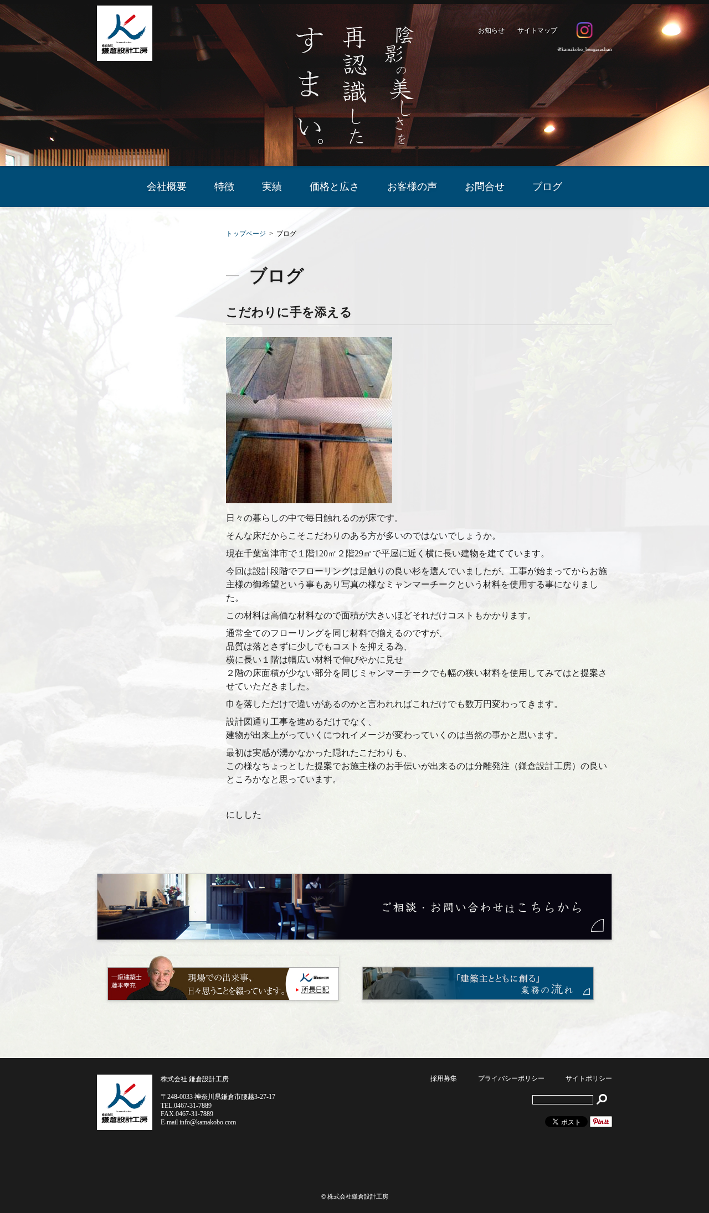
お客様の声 (412, 186)
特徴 (224, 186)
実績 (272, 186)
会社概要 (167, 186)
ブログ (547, 186)
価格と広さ (334, 186)
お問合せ (485, 186)
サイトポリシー (589, 1078)
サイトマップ (537, 30)
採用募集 (443, 1078)
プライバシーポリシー (511, 1078)
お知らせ (491, 30)
